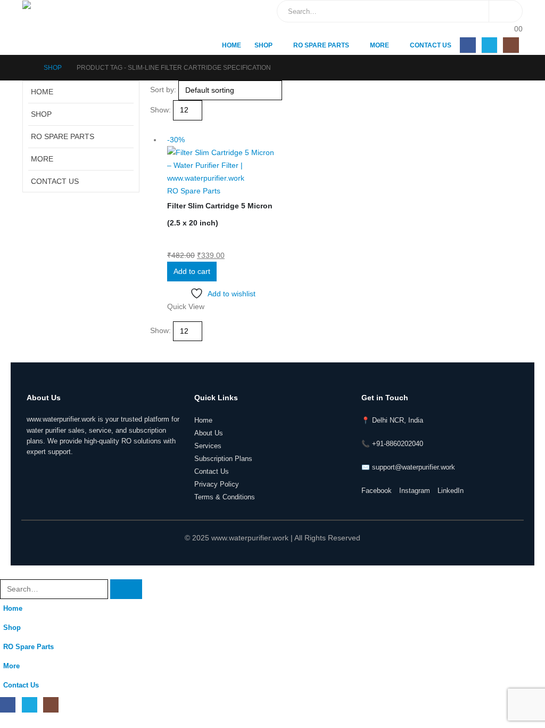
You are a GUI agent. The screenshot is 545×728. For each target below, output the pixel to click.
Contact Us (430, 45)
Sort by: (163, 89)
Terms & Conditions (224, 497)
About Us (208, 433)
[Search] (505, 11)
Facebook (376, 491)
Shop (263, 45)
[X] (489, 45)
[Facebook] (467, 45)
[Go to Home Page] (25, 67)
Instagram (414, 491)
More (379, 45)
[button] (154, 127)
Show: (160, 110)
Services (207, 446)
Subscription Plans (223, 459)
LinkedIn (450, 491)
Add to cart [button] (192, 271)
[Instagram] (510, 45)
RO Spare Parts (321, 45)
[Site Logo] (67, 27)
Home (231, 45)
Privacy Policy (216, 484)
